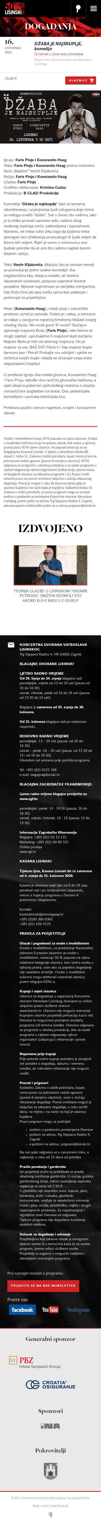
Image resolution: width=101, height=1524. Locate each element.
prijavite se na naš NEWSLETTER (43, 1286)
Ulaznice (78, 80)
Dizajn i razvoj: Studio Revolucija (50, 1506)
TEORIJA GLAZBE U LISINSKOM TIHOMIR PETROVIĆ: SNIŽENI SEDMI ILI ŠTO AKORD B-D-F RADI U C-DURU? (50, 596)
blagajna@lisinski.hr (45, 775)
